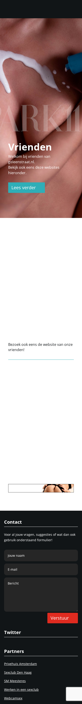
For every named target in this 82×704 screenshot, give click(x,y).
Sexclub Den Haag (18, 672)
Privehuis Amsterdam (20, 664)
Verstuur (60, 618)
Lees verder (23, 187)
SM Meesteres (15, 681)
